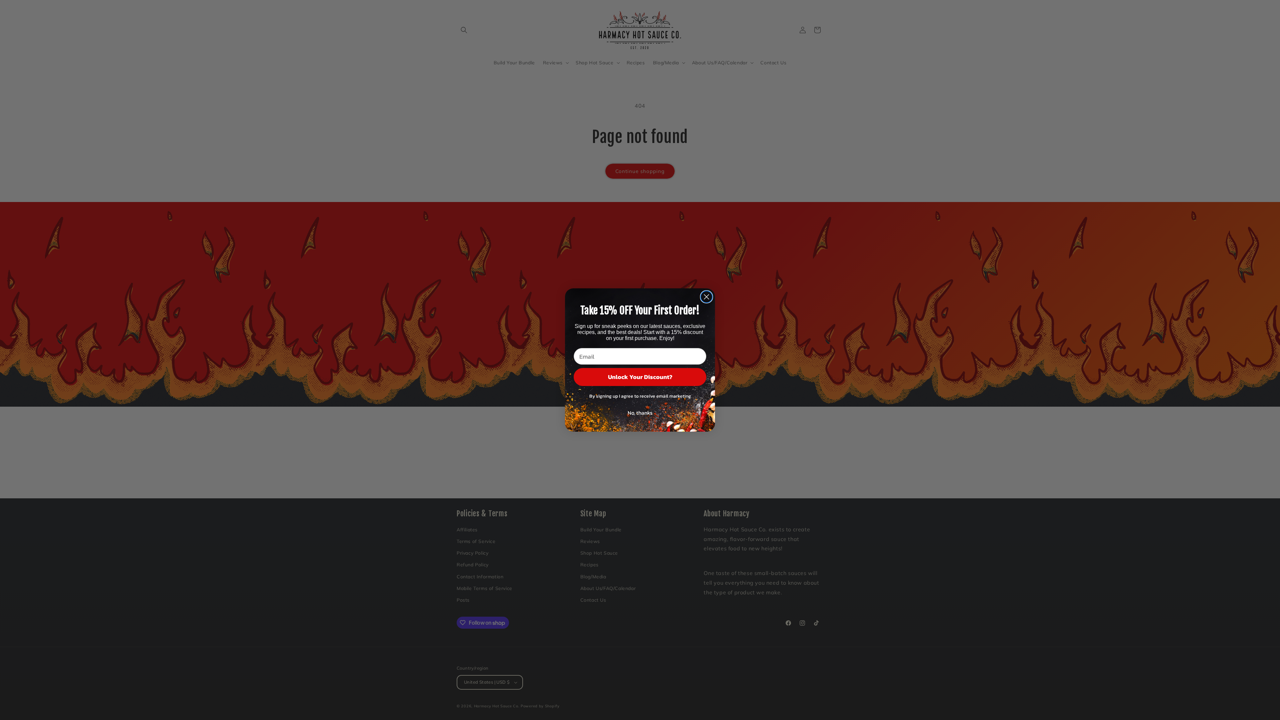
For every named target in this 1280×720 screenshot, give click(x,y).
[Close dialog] (706, 297)
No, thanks (640, 413)
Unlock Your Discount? (640, 376)
